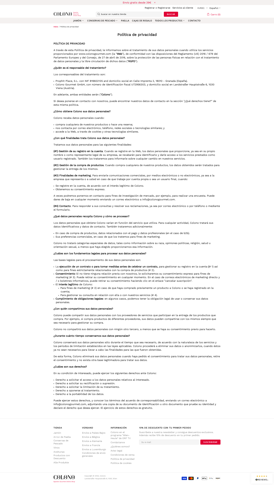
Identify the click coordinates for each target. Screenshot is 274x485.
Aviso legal (116, 450)
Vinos (57, 447)
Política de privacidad (122, 459)
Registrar (150, 7)
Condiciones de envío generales (94, 454)
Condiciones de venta (122, 454)
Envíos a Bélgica (91, 437)
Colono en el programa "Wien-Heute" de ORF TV (121, 435)
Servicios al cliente (182, 7)
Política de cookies (121, 463)
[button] (262, 478)
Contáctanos (118, 442)
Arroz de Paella (62, 437)
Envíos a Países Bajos (93, 432)
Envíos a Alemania (92, 441)
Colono (58, 14)
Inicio (56, 27)
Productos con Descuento (62, 457)
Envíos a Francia (91, 445)
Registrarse (164, 7)
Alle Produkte (61, 462)
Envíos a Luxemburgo (94, 449)
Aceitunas (59, 451)
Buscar (171, 14)
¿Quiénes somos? (120, 446)
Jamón (57, 432)
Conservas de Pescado (61, 442)
